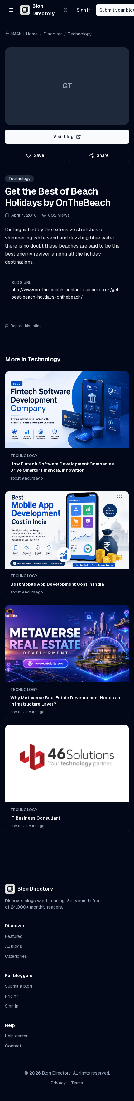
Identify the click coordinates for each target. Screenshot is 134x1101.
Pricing (12, 996)
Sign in (84, 10)
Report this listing (26, 326)
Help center (16, 1036)
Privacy (58, 1083)
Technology (80, 34)
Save (39, 155)
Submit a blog (18, 986)
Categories (16, 956)
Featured (13, 936)
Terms (77, 1083)
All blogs (13, 946)
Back (16, 33)
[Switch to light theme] (65, 10)
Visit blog (63, 136)
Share (103, 155)
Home (32, 34)
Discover (53, 34)
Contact (13, 1046)
